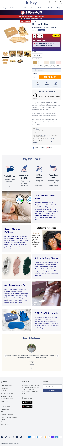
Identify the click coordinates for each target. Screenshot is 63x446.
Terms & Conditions (7, 399)
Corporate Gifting (6, 396)
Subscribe (52, 390)
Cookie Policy (5, 409)
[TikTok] (21, 437)
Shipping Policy (5, 406)
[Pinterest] (10, 437)
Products (36, 52)
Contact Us (4, 391)
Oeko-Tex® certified (46, 135)
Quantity (34, 73)
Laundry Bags (48, 141)
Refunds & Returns (6, 404)
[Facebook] (2, 437)
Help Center (4, 388)
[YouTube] (17, 437)
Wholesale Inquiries (7, 393)
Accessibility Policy (7, 414)
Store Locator (5, 424)
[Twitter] (6, 437)
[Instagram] (13, 437)
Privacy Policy (5, 401)
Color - (35, 59)
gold (37, 129)
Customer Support (6, 385)
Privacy (3, 412)
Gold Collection (51, 27)
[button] (50, 3)
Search (3, 422)
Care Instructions (51, 139)
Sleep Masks (41, 27)
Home (34, 27)
